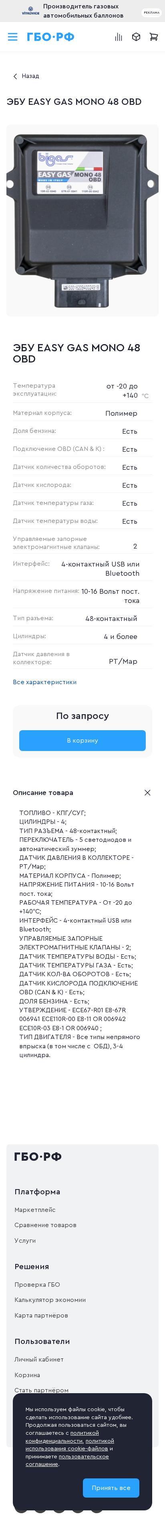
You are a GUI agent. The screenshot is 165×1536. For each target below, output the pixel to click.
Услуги (25, 1241)
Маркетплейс (35, 1210)
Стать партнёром (41, 1390)
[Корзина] (154, 37)
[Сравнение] (118, 37)
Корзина (27, 1375)
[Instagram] (40, 1511)
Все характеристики (44, 682)
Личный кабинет (39, 1359)
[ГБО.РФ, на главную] (50, 36)
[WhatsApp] (78, 1511)
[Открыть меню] (12, 37)
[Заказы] (136, 37)
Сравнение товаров (45, 1225)
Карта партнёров (41, 1315)
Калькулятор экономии (50, 1300)
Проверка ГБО (37, 1285)
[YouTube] (21, 1511)
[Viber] (97, 1511)
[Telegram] (59, 1511)
